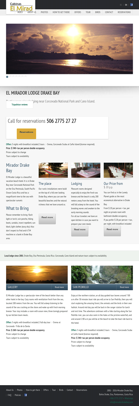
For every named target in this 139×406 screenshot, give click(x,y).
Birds (97, 12)
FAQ (9, 395)
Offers (77, 12)
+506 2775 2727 (116, 398)
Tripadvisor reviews (20, 104)
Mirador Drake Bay (21, 7)
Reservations (124, 12)
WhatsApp (129, 398)
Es (121, 5)
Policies (18, 395)
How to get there (61, 12)
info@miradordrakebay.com (121, 402)
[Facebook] (131, 5)
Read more (47, 217)
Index (20, 12)
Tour (88, 12)
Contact (109, 12)
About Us (31, 12)
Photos (44, 12)
